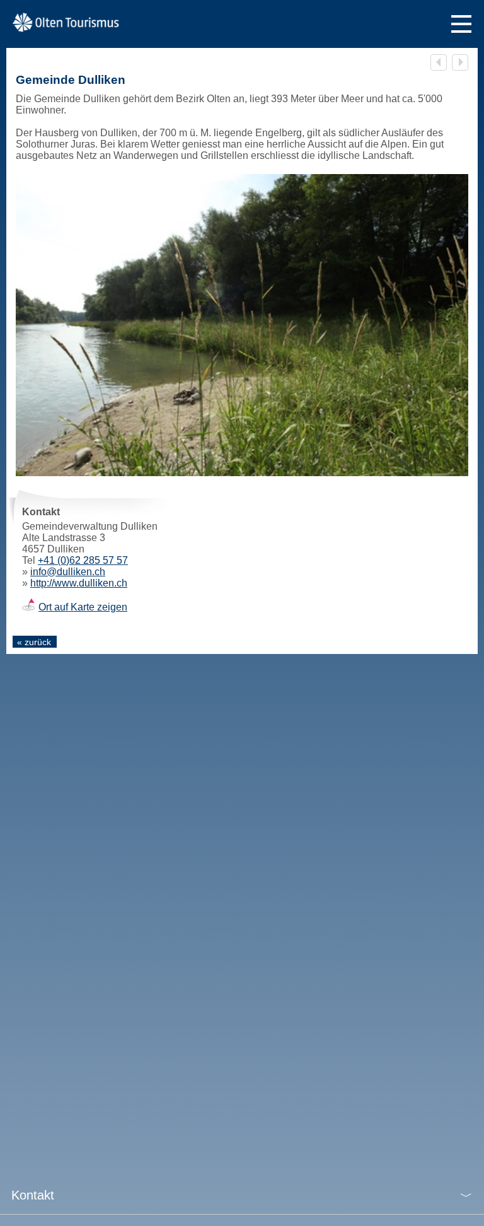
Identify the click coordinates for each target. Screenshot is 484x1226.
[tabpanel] (242, 325)
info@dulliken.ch (67, 571)
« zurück (34, 642)
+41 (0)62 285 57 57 (83, 560)
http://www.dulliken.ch (78, 583)
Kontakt (32, 1195)
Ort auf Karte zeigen (82, 607)
